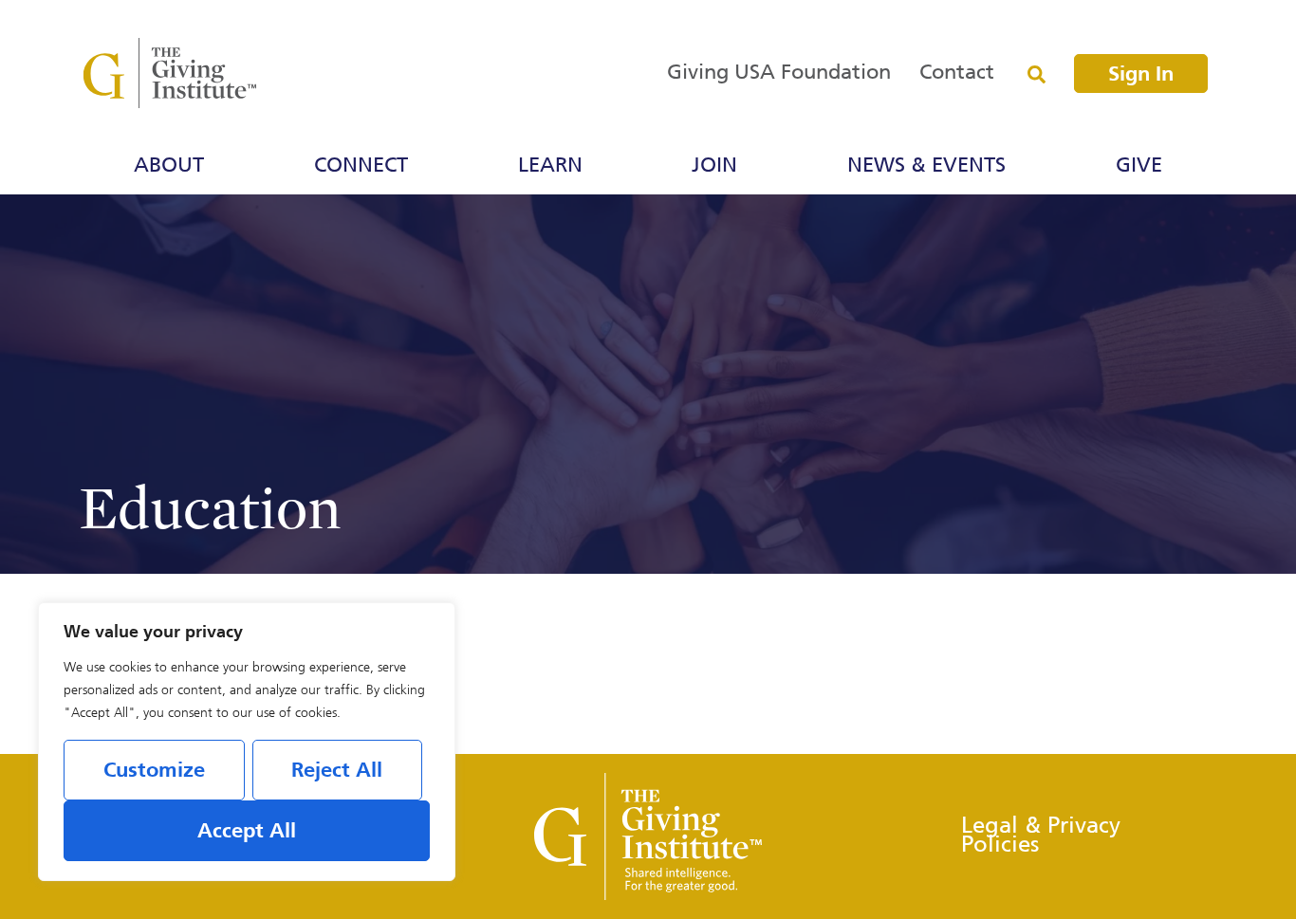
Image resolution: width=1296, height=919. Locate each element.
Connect (361, 166)
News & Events (926, 166)
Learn (550, 166)
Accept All (246, 831)
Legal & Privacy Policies (1040, 836)
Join (714, 166)
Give (1139, 166)
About (169, 166)
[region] (246, 741)
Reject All (336, 771)
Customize (154, 771)
